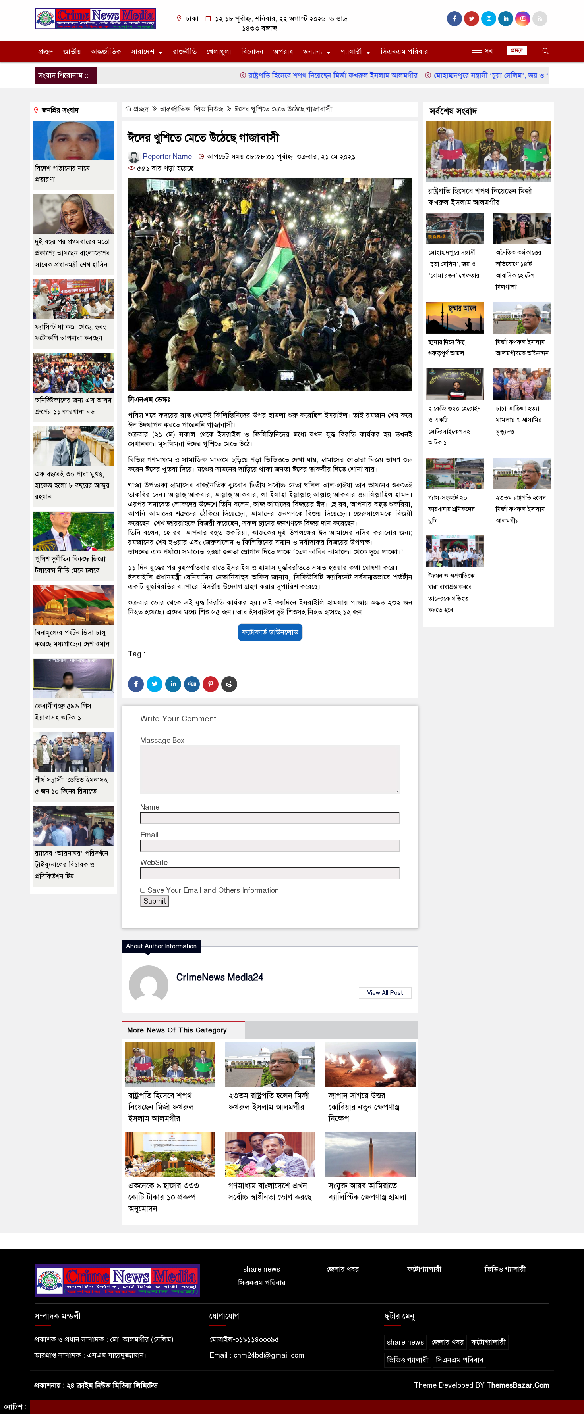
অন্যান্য (312, 51)
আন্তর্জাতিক (106, 51)
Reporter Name (166, 156)
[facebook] (454, 18)
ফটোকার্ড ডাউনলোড (270, 632)
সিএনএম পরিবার (404, 51)
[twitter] (471, 18)
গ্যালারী (351, 51)
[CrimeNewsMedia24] (95, 18)
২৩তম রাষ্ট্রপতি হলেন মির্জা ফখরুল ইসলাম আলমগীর (521, 509)
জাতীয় (72, 51)
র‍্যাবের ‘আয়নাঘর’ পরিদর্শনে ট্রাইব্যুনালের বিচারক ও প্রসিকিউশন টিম (71, 865)
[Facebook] (136, 684)
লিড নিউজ (208, 109)
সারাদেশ (142, 51)
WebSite (154, 862)
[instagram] (488, 18)
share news (261, 1269)
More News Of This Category (177, 1030)
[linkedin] (505, 18)
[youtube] (522, 18)
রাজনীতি (185, 51)
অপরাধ (283, 51)
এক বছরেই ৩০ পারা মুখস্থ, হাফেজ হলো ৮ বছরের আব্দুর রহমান (72, 485)
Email (149, 835)
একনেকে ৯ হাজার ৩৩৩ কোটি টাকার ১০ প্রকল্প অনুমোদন (163, 1197)
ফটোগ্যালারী (424, 1269)
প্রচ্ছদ (46, 51)
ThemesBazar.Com (518, 1385)
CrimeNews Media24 (219, 977)
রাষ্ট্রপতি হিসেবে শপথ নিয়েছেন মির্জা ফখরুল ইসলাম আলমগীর (295, 75)
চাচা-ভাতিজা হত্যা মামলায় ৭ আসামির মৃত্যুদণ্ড (518, 420)
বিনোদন (252, 51)
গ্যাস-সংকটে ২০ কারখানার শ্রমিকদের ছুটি (451, 509)
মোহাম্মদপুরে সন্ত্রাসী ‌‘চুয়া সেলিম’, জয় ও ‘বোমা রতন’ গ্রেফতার (481, 75)
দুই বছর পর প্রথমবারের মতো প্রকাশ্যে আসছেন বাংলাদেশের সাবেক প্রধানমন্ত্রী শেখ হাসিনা (72, 253)
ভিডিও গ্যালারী (505, 1269)
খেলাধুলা (219, 51)
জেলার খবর (343, 1269)
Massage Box (162, 740)
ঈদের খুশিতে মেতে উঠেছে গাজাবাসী (283, 109)
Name (149, 807)
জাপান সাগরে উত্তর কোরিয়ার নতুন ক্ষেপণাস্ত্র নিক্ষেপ (364, 1107)
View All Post (385, 992)
